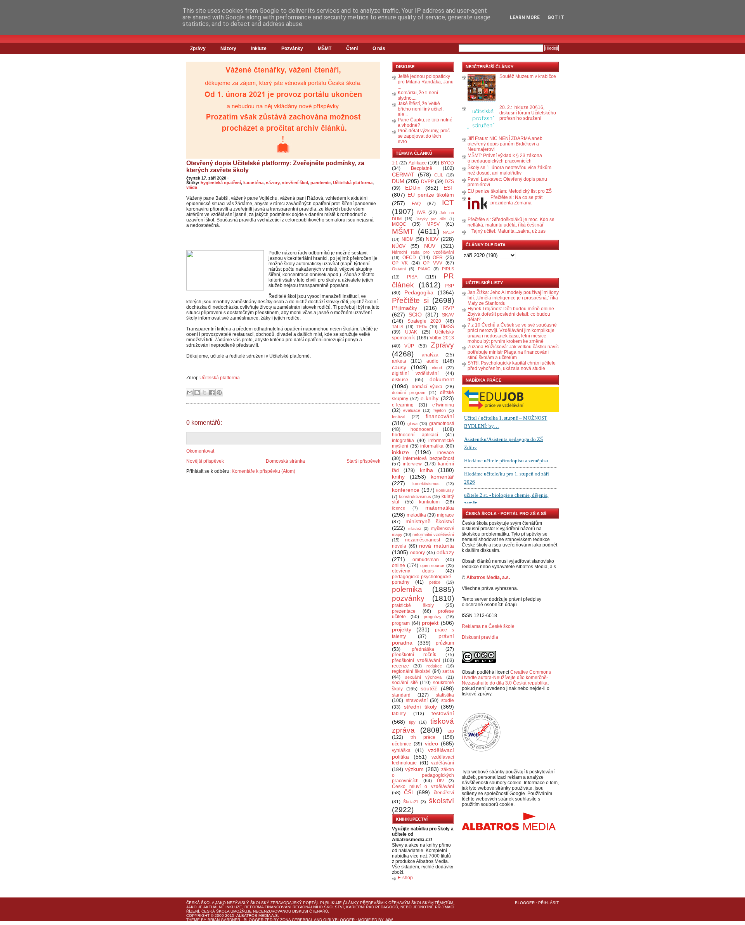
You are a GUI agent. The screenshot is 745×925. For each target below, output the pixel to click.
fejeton (439, 410)
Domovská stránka (285, 461)
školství (441, 801)
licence (398, 508)
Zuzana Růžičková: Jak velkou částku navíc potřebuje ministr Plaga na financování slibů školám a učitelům (513, 352)
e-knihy (429, 398)
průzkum (445, 643)
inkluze (400, 452)
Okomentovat (200, 451)
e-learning (403, 405)
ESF (449, 188)
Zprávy (198, 48)
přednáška (423, 649)
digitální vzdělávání (415, 373)
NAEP (448, 232)
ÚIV (440, 780)
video (431, 743)
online (398, 565)
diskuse (400, 379)
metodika (416, 515)
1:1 (395, 163)
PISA (412, 277)
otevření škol (295, 182)
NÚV (429, 246)
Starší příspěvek (363, 461)
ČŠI (408, 792)
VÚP (409, 346)
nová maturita (436, 546)
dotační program (408, 392)
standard (401, 695)
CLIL (438, 175)
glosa (412, 423)
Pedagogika (418, 292)
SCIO (415, 314)
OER (438, 257)
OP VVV (432, 263)
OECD (409, 257)
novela (399, 546)
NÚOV (398, 246)
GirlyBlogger (339, 920)
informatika (432, 446)
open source (432, 565)
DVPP (427, 181)
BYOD (447, 163)
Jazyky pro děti (431, 219)
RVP (448, 308)
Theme (193, 920)
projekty (401, 629)
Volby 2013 (442, 338)
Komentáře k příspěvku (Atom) (263, 471)
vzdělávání (442, 763)
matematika (439, 508)
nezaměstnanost (422, 540)
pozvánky (408, 598)
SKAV (448, 315)
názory (272, 182)
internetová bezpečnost (428, 458)
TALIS (397, 326)
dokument (442, 379)
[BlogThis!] (197, 392)
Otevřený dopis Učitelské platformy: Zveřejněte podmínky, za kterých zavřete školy (275, 166)
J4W (389, 920)
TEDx (421, 326)
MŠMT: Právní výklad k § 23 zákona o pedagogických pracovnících (505, 158)
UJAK (411, 332)
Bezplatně (421, 168)
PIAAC (424, 268)
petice (434, 582)
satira (448, 671)
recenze (400, 666)
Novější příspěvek (205, 461)
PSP (449, 286)
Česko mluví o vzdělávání (423, 786)
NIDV (432, 239)
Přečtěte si (410, 300)
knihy (398, 477)
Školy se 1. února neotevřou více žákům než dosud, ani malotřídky (509, 170)
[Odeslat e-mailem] (190, 392)
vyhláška (401, 750)
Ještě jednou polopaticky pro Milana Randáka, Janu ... (426, 82)
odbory (417, 552)
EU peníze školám (430, 195)
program (401, 623)
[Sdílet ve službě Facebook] (212, 392)
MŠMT (324, 48)
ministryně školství (429, 521)
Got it (555, 17)
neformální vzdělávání (433, 534)
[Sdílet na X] (204, 392)
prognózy (433, 616)
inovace (445, 452)
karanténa (253, 182)
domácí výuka (427, 386)
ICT (448, 203)
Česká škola (200, 903)
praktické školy (413, 605)
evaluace (411, 410)
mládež (414, 528)
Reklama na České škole (488, 626)
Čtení (352, 48)
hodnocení (422, 429)
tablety (399, 713)
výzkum (414, 769)
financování (440, 416)
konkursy (445, 490)
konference (405, 490)
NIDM (408, 239)
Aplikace (418, 163)
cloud (437, 367)
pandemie (320, 182)
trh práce (423, 737)
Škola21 (410, 801)
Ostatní (399, 268)
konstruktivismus (415, 496)
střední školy (420, 707)
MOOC (399, 224)
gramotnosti (441, 423)
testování (442, 713)
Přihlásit (548, 903)
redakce (434, 666)
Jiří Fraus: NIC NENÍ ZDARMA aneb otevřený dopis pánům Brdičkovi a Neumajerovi (505, 144)
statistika (445, 695)
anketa (399, 361)
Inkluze (259, 48)
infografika (403, 440)
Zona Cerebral (296, 920)
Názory (228, 48)
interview (412, 464)
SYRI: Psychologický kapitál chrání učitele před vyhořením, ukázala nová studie (512, 365)
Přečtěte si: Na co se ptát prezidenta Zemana (516, 200)
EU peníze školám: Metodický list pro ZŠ (510, 191)
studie (447, 700)
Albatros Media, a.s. (488, 577)
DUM (398, 181)
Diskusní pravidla (480, 637)
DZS (449, 181)
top (450, 731)
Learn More (525, 17)
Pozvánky (292, 48)
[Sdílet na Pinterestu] (219, 392)
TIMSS (447, 326)
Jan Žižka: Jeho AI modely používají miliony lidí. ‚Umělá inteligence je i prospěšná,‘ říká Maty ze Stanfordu (513, 298)
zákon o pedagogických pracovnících (423, 775)
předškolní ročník (414, 654)
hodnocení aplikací (415, 434)
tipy (412, 722)
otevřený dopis (413, 571)
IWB (421, 212)
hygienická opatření (221, 182)
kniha (426, 470)
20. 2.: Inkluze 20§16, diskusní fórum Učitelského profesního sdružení (527, 113)
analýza (430, 355)
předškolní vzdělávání (416, 660)
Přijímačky (404, 308)
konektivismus (426, 483)
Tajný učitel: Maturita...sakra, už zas (508, 231)
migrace (445, 515)
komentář (442, 477)
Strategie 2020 (424, 321)
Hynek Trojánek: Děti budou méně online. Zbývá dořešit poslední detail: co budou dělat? (511, 314)
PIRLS (448, 268)
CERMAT (403, 174)
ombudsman (425, 559)
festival (398, 416)
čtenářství (444, 792)
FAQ (416, 203)
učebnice (401, 744)
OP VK (400, 263)
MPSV (433, 224)
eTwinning (443, 405)
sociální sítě (405, 682)
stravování (417, 700)
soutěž (429, 688)
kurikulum (429, 502)
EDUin (413, 188)
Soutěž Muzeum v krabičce (527, 76)
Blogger (525, 903)
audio (432, 361)
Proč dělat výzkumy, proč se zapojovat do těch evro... (424, 136)
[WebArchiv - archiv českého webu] (481, 750)
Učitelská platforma (352, 182)
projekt (430, 623)
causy (399, 367)
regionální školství (411, 671)
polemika (407, 589)
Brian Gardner (224, 920)
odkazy (445, 552)
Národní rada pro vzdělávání (423, 252)
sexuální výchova (423, 677)
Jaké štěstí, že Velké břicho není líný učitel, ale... (421, 109)
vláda (191, 187)
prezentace (404, 611)
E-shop (405, 877)
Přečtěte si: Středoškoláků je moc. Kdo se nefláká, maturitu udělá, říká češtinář (511, 222)
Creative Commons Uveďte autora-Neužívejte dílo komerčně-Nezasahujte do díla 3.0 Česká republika (506, 677)
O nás (378, 48)
